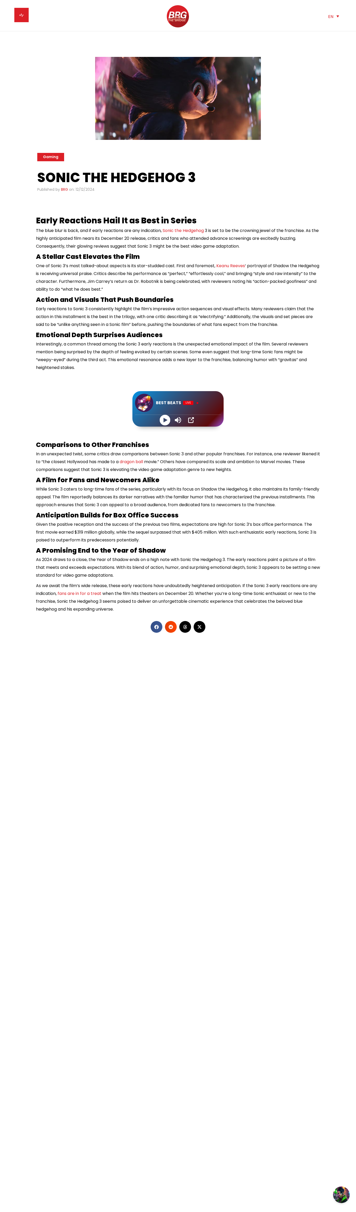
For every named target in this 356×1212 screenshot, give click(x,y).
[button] (334, 16)
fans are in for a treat (79, 593)
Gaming (50, 156)
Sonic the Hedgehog (183, 231)
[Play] (165, 420)
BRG (64, 189)
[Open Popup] (191, 420)
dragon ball (131, 462)
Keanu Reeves (230, 266)
